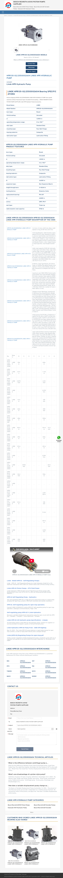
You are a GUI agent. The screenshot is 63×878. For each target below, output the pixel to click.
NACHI (9, 676)
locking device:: (11, 191)
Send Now (25, 749)
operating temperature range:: (16, 122)
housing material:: (12, 132)
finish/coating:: (11, 115)
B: (6, 198)
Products (10, 15)
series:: (8, 202)
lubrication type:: (12, 136)
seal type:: (9, 205)
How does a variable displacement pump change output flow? (28, 786)
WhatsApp (32, 67)
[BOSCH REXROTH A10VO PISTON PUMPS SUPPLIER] (8, 4)
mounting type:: (11, 129)
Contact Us (13, 874)
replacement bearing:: (13, 195)
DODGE (34, 676)
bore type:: (10, 112)
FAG (33, 666)
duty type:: (10, 125)
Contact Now (31, 64)
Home (5, 15)
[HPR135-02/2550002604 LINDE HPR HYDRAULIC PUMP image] (31, 32)
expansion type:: (11, 184)
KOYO (34, 671)
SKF (33, 661)
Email (10, 718)
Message (10, 734)
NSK (8, 661)
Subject (10, 725)
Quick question (9, 730)
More (31, 812)
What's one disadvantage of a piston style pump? (26, 774)
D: (6, 180)
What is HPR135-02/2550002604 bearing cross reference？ (31, 60)
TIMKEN (9, 671)
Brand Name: (10, 105)
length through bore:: (12, 187)
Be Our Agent (32, 71)
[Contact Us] (59, 439)
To (9, 721)
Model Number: (11, 108)
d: (7, 119)
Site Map (19, 874)
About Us (6, 874)
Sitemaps (24, 874)
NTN (8, 666)
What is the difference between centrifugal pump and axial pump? (28, 763)
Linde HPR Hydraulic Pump (19, 15)
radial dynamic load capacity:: (15, 209)
